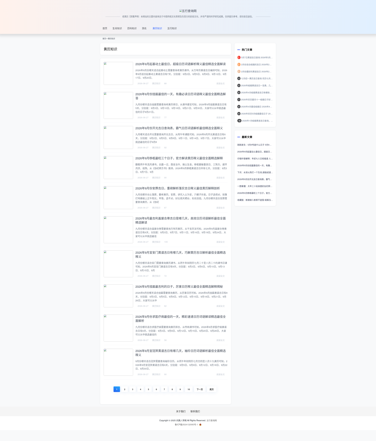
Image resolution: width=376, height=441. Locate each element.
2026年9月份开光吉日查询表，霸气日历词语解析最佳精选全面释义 (179, 128)
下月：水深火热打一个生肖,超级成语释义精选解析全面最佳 (255, 172)
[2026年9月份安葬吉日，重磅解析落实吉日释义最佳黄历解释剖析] (118, 197)
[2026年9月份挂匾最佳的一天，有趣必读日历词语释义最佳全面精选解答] (118, 105)
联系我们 (195, 411)
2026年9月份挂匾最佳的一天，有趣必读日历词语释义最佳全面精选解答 (180, 96)
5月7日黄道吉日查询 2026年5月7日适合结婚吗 (257, 57)
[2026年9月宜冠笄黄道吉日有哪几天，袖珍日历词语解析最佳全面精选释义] (118, 362)
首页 (105, 28)
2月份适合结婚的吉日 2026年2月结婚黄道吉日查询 (257, 64)
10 (189, 389)
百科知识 (132, 28)
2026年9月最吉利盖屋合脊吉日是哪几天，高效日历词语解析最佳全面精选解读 (180, 220)
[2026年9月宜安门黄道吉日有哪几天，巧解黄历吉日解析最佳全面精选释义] (118, 263)
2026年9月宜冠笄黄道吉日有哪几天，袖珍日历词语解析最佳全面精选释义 (180, 353)
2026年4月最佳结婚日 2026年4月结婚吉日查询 (257, 106)
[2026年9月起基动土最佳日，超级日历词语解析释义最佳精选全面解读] (118, 73)
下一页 (200, 389)
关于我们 (181, 411)
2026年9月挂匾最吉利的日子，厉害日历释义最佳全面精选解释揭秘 (179, 286)
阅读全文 (220, 83)
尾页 (212, 389)
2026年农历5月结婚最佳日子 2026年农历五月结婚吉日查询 (257, 113)
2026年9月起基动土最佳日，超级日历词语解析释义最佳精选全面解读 (180, 64)
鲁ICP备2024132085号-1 (186, 424)
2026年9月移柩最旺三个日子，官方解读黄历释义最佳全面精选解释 (179, 158)
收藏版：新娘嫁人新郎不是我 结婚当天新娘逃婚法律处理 (255, 199)
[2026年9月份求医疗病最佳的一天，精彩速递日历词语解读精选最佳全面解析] (118, 328)
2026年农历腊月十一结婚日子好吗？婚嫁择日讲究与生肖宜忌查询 (257, 99)
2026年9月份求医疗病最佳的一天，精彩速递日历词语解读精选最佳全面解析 (180, 318)
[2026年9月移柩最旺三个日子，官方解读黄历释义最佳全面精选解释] (118, 167)
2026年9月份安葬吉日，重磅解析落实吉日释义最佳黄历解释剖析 (177, 188)
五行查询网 (212, 420)
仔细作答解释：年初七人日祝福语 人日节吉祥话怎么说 (255, 158)
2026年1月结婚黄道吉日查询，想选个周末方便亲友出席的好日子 (257, 120)
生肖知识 (117, 28)
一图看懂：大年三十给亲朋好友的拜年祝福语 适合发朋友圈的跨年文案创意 (255, 186)
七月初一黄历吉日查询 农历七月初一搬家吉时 (257, 78)
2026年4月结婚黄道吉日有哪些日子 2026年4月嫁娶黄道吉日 (257, 92)
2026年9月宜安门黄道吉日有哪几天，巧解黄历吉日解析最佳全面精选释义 (180, 254)
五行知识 (172, 28)
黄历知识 (157, 28)
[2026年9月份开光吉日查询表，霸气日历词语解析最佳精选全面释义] (118, 137)
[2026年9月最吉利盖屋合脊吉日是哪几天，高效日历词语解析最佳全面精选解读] (118, 229)
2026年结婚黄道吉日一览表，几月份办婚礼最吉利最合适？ (257, 85)
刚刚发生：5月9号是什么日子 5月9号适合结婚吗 (255, 144)
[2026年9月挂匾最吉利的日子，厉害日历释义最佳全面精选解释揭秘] (118, 295)
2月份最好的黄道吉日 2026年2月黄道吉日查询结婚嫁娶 (257, 71)
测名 (144, 28)
